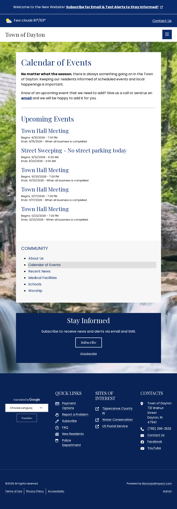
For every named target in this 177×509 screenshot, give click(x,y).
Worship (35, 290)
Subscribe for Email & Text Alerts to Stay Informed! (112, 7)
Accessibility (56, 491)
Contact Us (162, 20)
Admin (167, 491)
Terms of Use (13, 491)
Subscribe (88, 342)
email (26, 98)
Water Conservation (117, 419)
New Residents (73, 434)
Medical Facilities (42, 277)
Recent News (39, 271)
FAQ (65, 427)
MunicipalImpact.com (157, 483)
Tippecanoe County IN (117, 410)
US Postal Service (115, 426)
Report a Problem (75, 414)
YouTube (154, 448)
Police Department (71, 442)
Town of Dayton (25, 34)
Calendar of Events (44, 264)
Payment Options (69, 405)
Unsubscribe (88, 353)
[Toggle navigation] (167, 34)
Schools (34, 284)
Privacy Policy (35, 491)
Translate (26, 418)
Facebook (154, 441)
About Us (36, 258)
